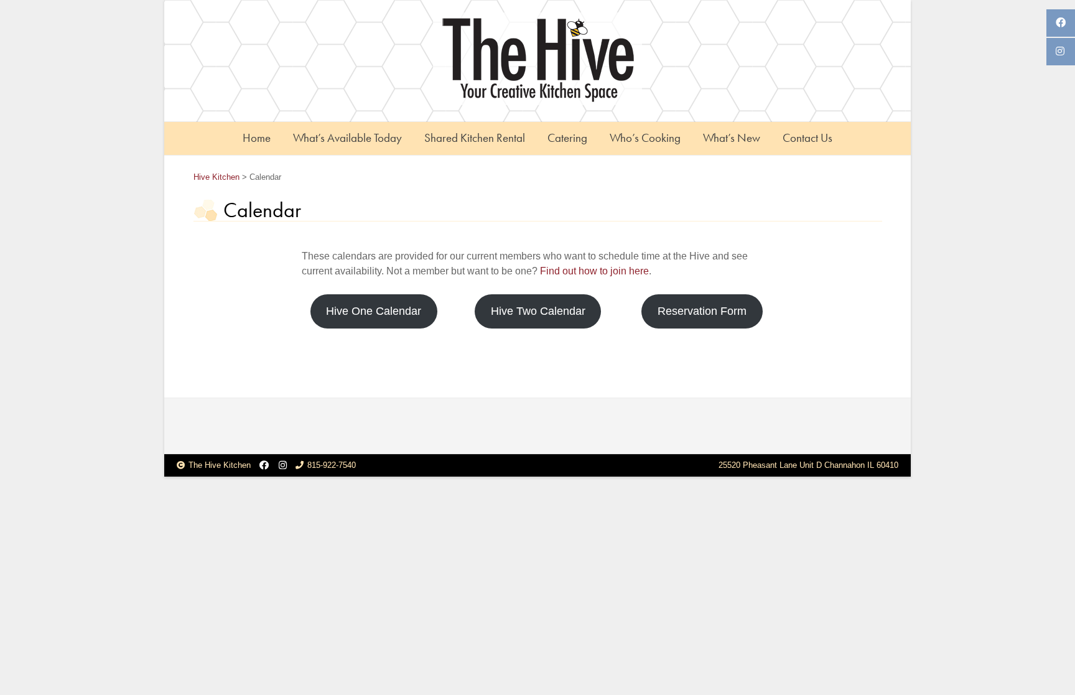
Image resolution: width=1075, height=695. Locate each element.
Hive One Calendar (373, 311)
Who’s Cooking (645, 138)
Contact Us (807, 138)
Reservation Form (702, 311)
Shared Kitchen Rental (474, 138)
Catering (567, 138)
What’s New (731, 138)
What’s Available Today (347, 138)
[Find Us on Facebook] (264, 465)
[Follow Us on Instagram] (282, 465)
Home (257, 138)
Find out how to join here (594, 271)
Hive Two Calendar (538, 311)
